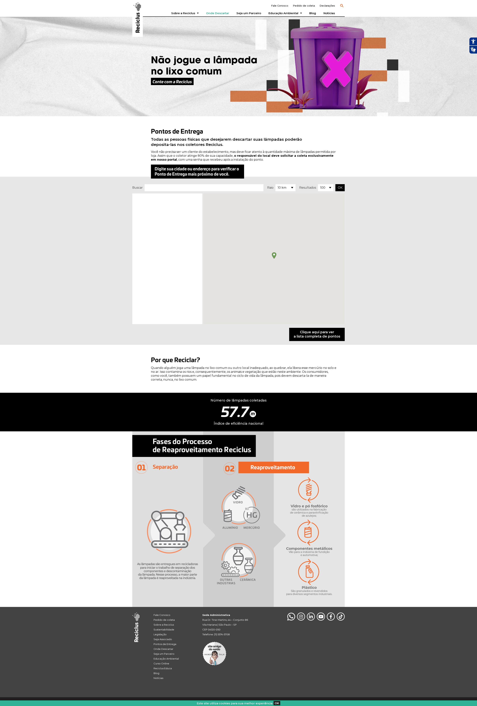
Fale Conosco (279, 5)
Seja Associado (163, 639)
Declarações (327, 5)
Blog (312, 13)
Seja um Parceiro (248, 13)
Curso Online (161, 663)
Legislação (160, 634)
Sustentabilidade (164, 629)
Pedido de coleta (304, 5)
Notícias (329, 13)
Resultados (307, 187)
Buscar (137, 187)
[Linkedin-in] (311, 617)
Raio (270, 187)
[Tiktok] (341, 617)
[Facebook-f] (331, 617)
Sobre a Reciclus (183, 13)
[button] (342, 6)
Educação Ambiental (283, 13)
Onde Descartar (217, 13)
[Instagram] (301, 617)
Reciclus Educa (163, 668)
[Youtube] (321, 617)
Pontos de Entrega (165, 644)
